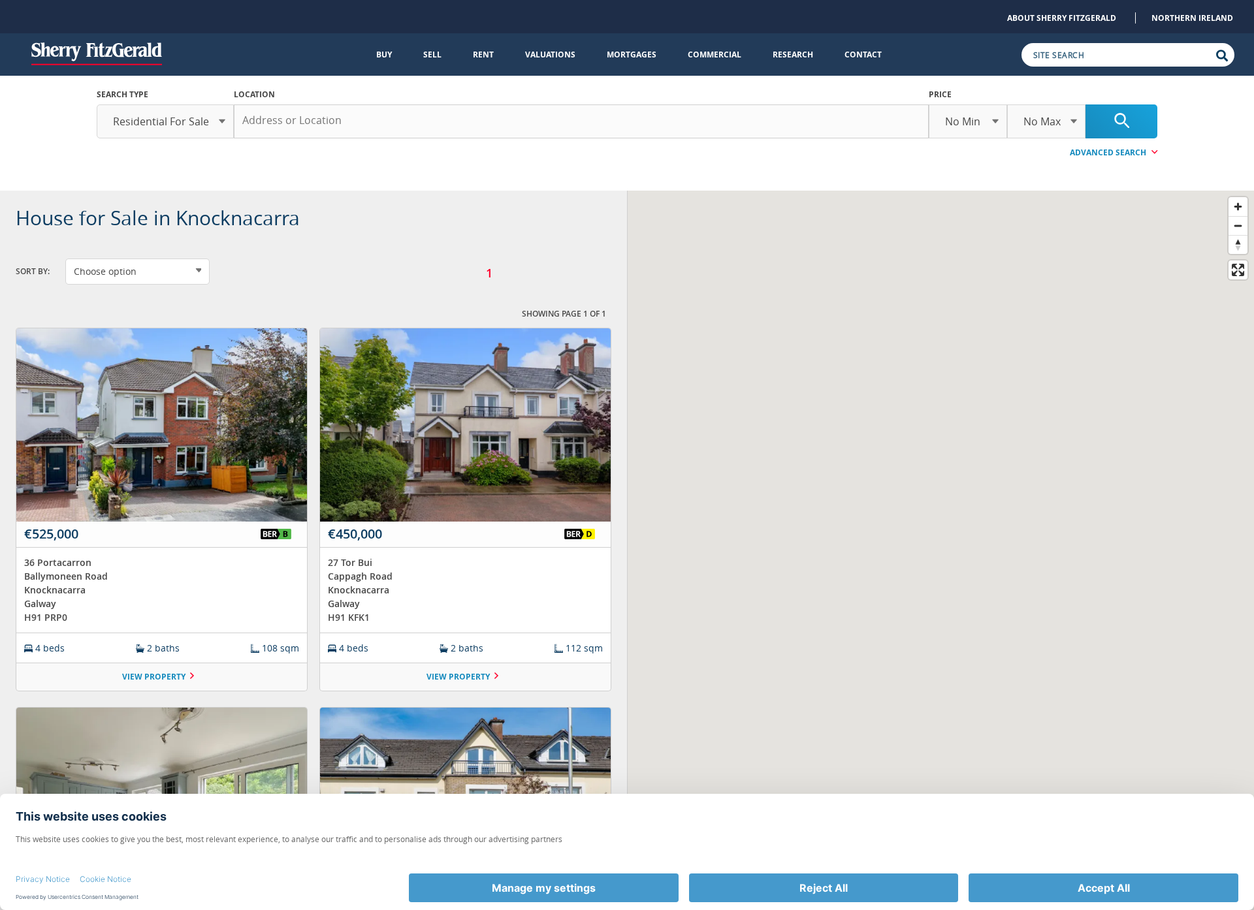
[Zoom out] (1238, 225)
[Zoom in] (1238, 206)
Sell (432, 54)
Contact (863, 54)
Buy (384, 54)
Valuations (550, 54)
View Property (153, 676)
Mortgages (631, 54)
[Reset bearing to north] (1238, 244)
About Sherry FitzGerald (1061, 18)
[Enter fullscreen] (1238, 269)
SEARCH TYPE (122, 94)
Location (254, 94)
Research (793, 54)
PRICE (940, 94)
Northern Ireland (1192, 18)
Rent (483, 54)
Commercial (714, 54)
